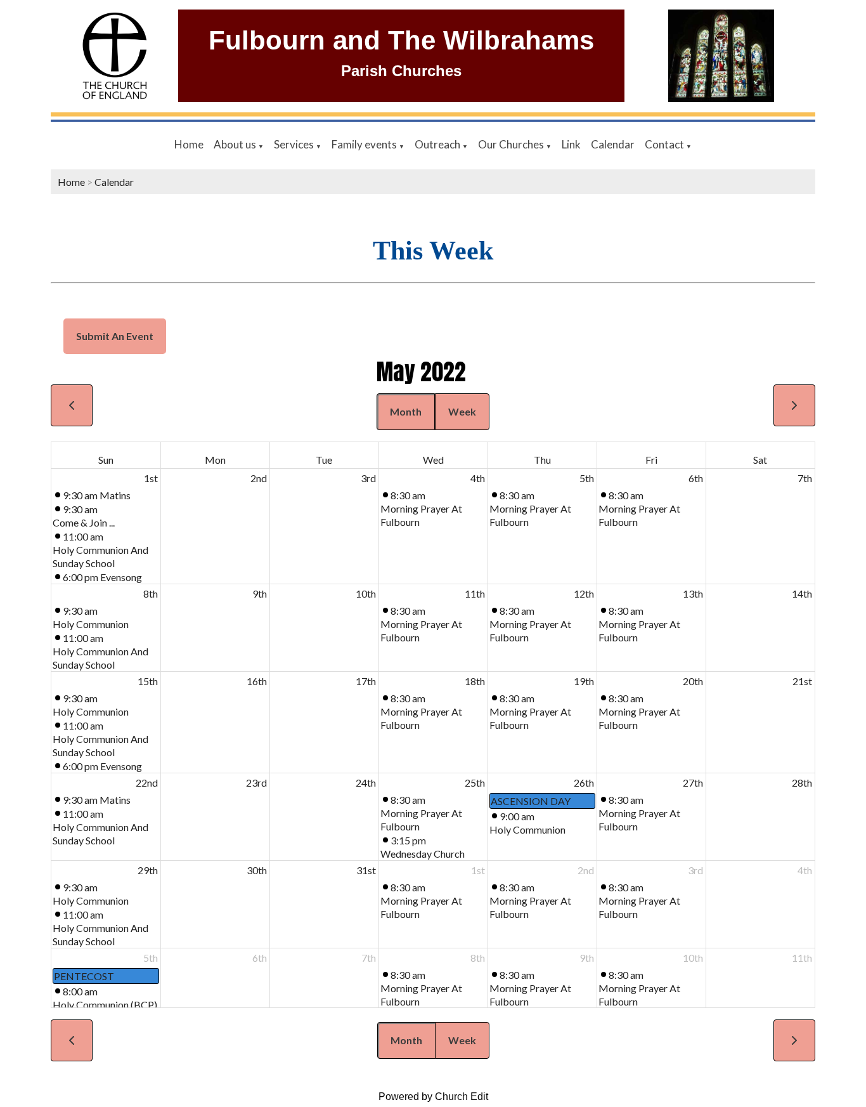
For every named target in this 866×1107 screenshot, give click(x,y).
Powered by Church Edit (433, 1096)
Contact (665, 144)
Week (462, 411)
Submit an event (114, 336)
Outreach (438, 144)
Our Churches (512, 144)
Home (189, 144)
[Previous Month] (72, 405)
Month (406, 411)
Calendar (613, 144)
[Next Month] (794, 405)
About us (236, 144)
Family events (365, 144)
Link (571, 144)
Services (295, 144)
